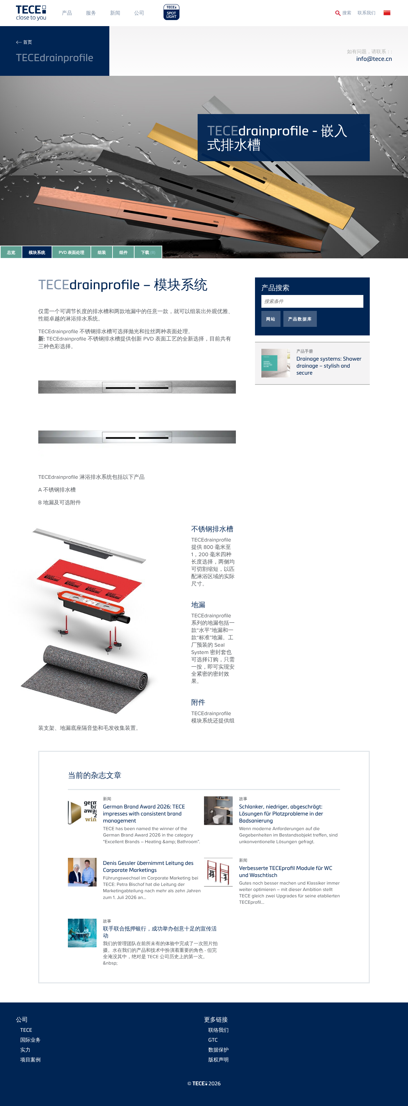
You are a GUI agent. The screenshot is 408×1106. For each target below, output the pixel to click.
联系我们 (366, 13)
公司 (139, 12)
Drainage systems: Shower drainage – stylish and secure (328, 365)
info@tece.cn (374, 59)
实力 (25, 1049)
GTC (213, 1039)
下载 (148, 252)
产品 (67, 12)
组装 (102, 252)
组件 (123, 252)
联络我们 (218, 1029)
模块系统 (37, 252)
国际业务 (30, 1039)
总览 (11, 252)
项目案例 (30, 1059)
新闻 (115, 12)
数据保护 (218, 1049)
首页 (27, 42)
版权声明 (218, 1059)
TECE (26, 1029)
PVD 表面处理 (71, 252)
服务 (91, 12)
